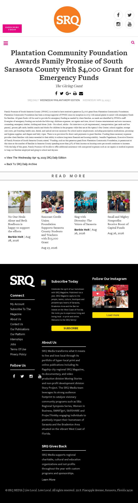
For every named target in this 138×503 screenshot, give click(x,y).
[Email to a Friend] (81, 93)
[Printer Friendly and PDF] (75, 93)
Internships (16, 339)
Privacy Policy (18, 354)
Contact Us (16, 324)
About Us (15, 319)
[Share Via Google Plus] (68, 93)
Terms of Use (18, 349)
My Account (17, 304)
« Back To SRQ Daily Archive (20, 164)
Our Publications (19, 329)
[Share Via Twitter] (61, 93)
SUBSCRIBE (71, 328)
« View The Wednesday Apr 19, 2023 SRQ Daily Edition (35, 157)
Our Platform (17, 334)
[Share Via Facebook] (56, 93)
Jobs (13, 344)
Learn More (48, 479)
